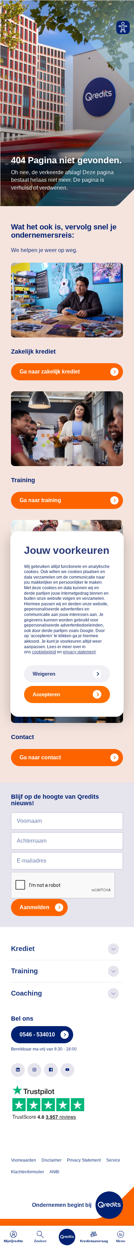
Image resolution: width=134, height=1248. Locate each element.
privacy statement (79, 652)
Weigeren (44, 674)
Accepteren (46, 694)
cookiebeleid (44, 652)
